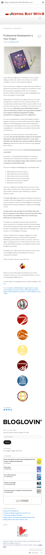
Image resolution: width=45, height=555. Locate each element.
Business (6, 22)
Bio (11, 18)
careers (22, 290)
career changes (7, 290)
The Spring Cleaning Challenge (12, 515)
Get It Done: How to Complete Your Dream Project (18, 490)
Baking (17, 18)
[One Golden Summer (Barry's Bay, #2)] (39, 479)
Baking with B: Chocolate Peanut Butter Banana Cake (19, 517)
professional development (10, 291)
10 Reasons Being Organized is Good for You (16, 513)
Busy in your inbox (9, 430)
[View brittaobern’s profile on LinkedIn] (11, 410)
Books (14, 22)
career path (16, 290)
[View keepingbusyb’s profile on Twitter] (4, 410)
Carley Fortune (9, 476)
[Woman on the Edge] (39, 487)
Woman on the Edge (10, 482)
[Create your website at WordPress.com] (22, 2)
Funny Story (7, 467)
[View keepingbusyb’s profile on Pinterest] (9, 410)
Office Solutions (19, 288)
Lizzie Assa (8, 463)
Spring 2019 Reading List (10, 511)
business (31, 288)
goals (33, 290)
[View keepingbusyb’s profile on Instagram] (6, 410)
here (4, 283)
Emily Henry (8, 469)
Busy (34, 18)
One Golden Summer (10, 475)
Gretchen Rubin (9, 492)
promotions (22, 291)
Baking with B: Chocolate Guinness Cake (15, 519)
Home (5, 18)
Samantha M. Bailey (10, 484)
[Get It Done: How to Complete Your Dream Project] (39, 493)
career (36, 288)
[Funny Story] (39, 472)
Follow (7, 442)
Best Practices (26, 18)
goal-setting (28, 290)
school (28, 291)
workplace (33, 291)
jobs (37, 290)
